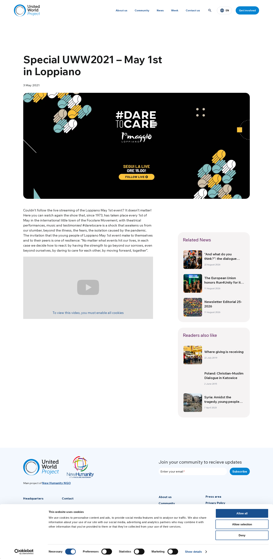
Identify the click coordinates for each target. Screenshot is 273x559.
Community (142, 10)
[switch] (106, 552)
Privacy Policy (215, 503)
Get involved (247, 10)
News (160, 10)
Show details (193, 551)
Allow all (242, 513)
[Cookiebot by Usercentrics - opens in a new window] (24, 552)
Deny (242, 535)
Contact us (193, 10)
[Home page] (27, 10)
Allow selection (242, 524)
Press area (213, 496)
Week (174, 10)
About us (121, 10)
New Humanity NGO (56, 483)
